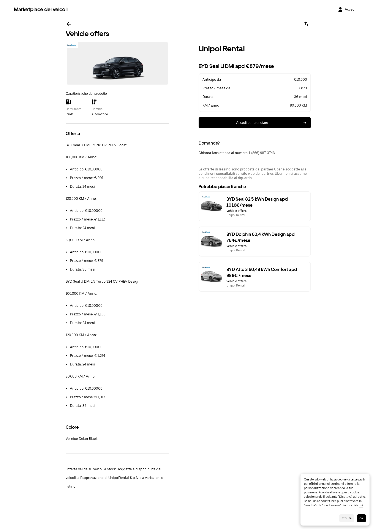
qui (361, 505)
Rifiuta (347, 518)
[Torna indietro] (69, 24)
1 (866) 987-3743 (261, 153)
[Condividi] (305, 24)
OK (361, 518)
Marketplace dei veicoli (41, 9)
